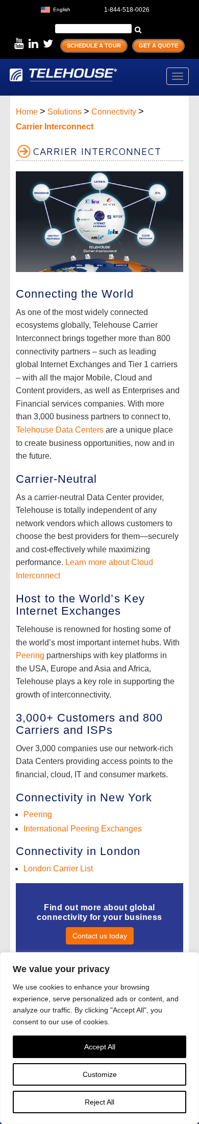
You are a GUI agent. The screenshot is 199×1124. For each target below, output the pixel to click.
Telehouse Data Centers (60, 429)
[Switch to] (81, 8)
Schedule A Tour (94, 45)
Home (27, 111)
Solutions (64, 111)
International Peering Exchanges (82, 828)
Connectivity (113, 111)
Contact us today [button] (99, 936)
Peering (30, 655)
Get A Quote (158, 45)
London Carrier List (58, 868)
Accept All (99, 1047)
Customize (100, 1074)
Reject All (99, 1102)
